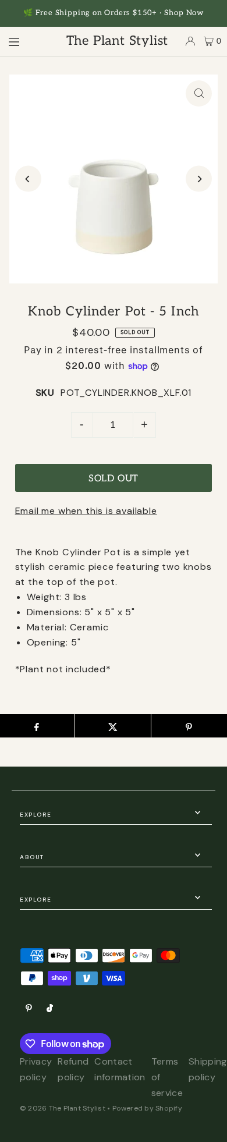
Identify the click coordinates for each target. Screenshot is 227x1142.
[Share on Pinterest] (189, 725)
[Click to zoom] (199, 93)
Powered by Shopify (147, 1108)
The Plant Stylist (117, 41)
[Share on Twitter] (113, 725)
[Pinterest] (29, 1009)
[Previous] (28, 179)
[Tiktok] (50, 1009)
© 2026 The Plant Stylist (62, 1108)
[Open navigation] (27, 41)
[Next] (199, 179)
